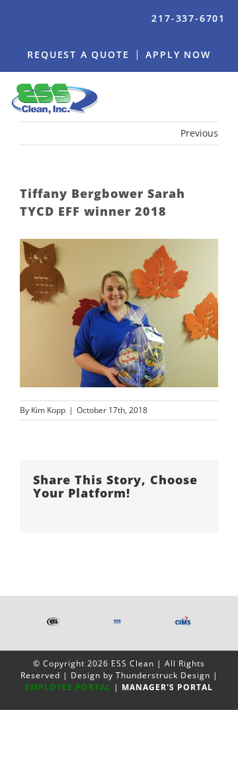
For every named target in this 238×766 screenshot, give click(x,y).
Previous (199, 133)
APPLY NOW (177, 54)
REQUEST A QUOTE (78, 54)
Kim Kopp (48, 410)
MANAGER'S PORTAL (167, 687)
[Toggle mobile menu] (223, 98)
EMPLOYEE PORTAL (68, 687)
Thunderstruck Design (163, 675)
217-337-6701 (188, 18)
